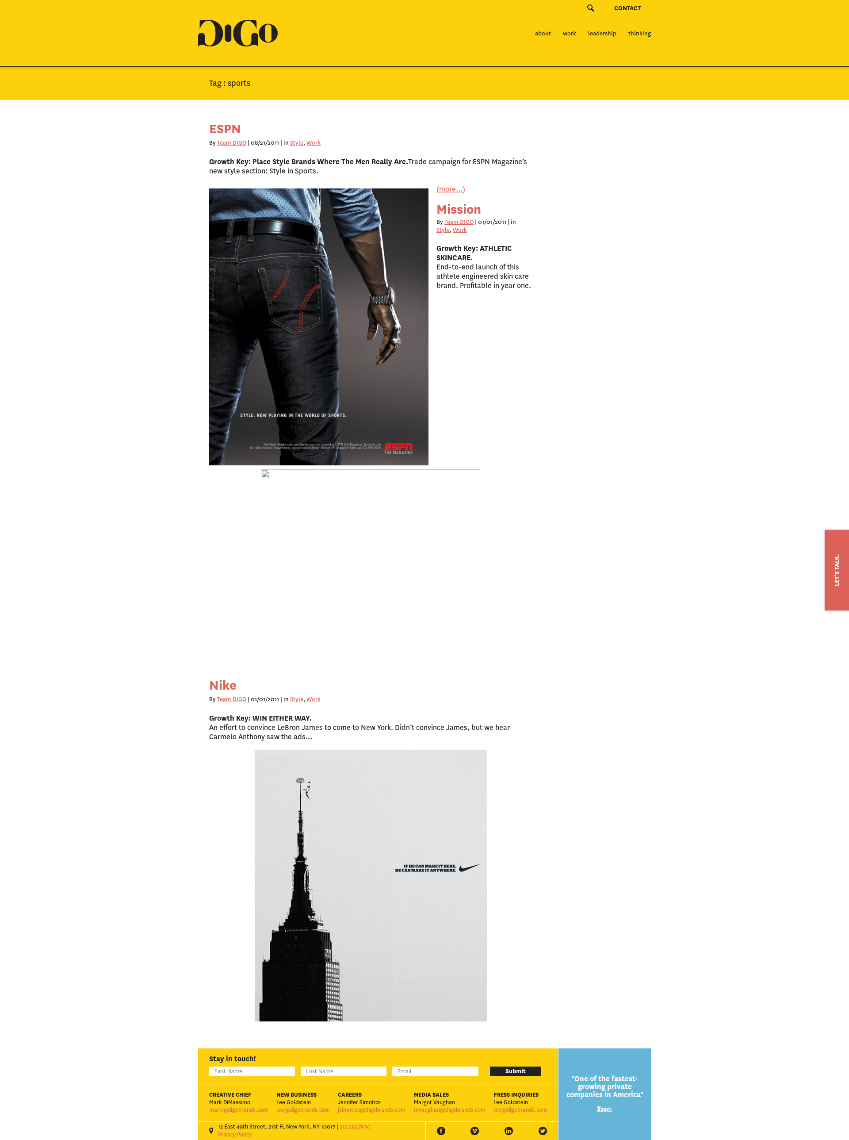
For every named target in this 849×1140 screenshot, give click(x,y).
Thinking (639, 33)
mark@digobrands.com (238, 1109)
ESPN (225, 129)
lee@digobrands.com (303, 1109)
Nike (223, 685)
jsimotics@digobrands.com (371, 1109)
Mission (458, 209)
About (543, 33)
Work (569, 33)
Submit (515, 1071)
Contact (627, 8)
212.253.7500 (355, 1126)
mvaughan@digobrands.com (450, 1109)
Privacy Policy (235, 1134)
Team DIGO (231, 142)
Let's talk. (837, 570)
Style (296, 142)
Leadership (602, 33)
